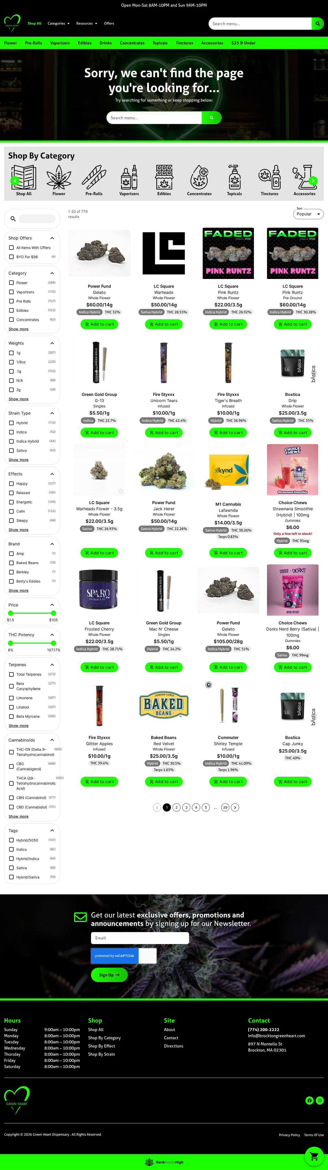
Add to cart (102, 324)
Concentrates (199, 193)
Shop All (35, 23)
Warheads (163, 292)
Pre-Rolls (94, 193)
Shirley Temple (228, 743)
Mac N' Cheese (163, 629)
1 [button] (167, 807)
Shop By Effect (101, 1046)
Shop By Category (104, 1038)
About (169, 1029)
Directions (173, 1046)
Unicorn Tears (163, 400)
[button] (13, 218)
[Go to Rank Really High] (164, 1162)
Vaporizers (129, 193)
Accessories (304, 193)
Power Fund (99, 286)
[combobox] (260, 23)
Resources (84, 23)
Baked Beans (164, 737)
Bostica (292, 394)
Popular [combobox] (304, 213)
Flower (59, 193)
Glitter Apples (99, 743)
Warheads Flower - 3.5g (99, 508)
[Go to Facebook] (309, 1100)
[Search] (318, 23)
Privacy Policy (289, 1135)
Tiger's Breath (228, 400)
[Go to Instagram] (320, 1100)
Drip (293, 400)
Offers (109, 23)
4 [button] (196, 807)
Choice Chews (293, 502)
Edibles (164, 193)
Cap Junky (292, 743)
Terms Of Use (314, 1135)
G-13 (99, 400)
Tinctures (269, 193)
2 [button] (177, 807)
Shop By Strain (101, 1054)
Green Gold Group (99, 394)
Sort (300, 208)
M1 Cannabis (228, 504)
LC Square (164, 286)
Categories (56, 23)
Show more (19, 329)
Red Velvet (163, 743)
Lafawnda (228, 510)
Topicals (234, 193)
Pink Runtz (228, 292)
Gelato (99, 292)
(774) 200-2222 (263, 1029)
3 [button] (186, 807)
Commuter (228, 737)
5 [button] (206, 807)
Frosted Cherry (99, 629)
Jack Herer (164, 508)
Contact (171, 1038)
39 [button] (225, 807)
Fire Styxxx (164, 394)
